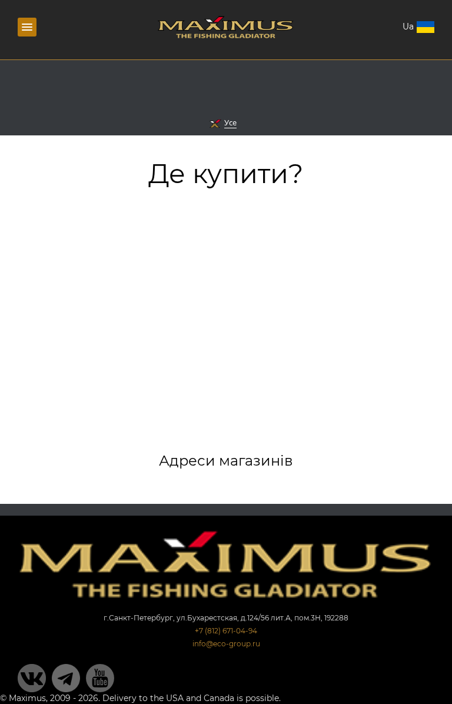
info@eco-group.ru (226, 643)
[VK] (32, 678)
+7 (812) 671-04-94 (226, 630)
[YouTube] (100, 678)
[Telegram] (66, 678)
